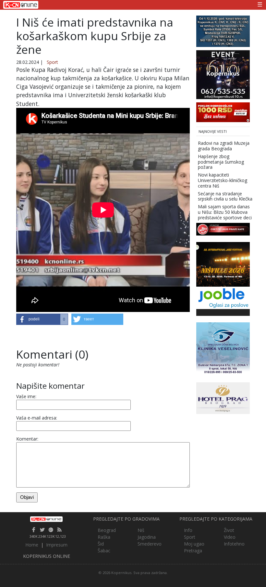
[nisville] (223, 264)
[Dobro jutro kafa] (223, 228)
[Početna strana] (46, 519)
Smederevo (150, 544)
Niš (141, 530)
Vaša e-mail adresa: (36, 418)
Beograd (107, 530)
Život (229, 530)
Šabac (104, 550)
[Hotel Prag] (223, 398)
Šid (101, 544)
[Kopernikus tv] (223, 31)
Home (31, 545)
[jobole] (223, 297)
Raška (104, 537)
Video (230, 537)
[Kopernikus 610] (223, 74)
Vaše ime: (26, 396)
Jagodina (147, 537)
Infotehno (234, 544)
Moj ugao (194, 544)
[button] (42, 319)
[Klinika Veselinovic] (223, 349)
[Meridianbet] (223, 112)
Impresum (56, 545)
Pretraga (193, 550)
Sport (52, 62)
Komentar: (27, 439)
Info (188, 530)
